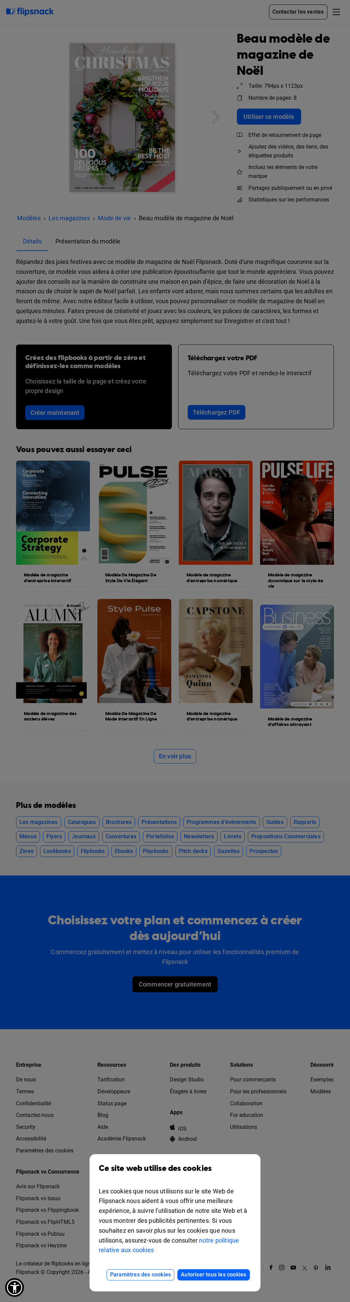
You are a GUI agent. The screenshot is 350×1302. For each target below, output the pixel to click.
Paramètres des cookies (140, 1274)
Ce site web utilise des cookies (155, 1168)
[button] (14, 1287)
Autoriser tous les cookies (213, 1274)
